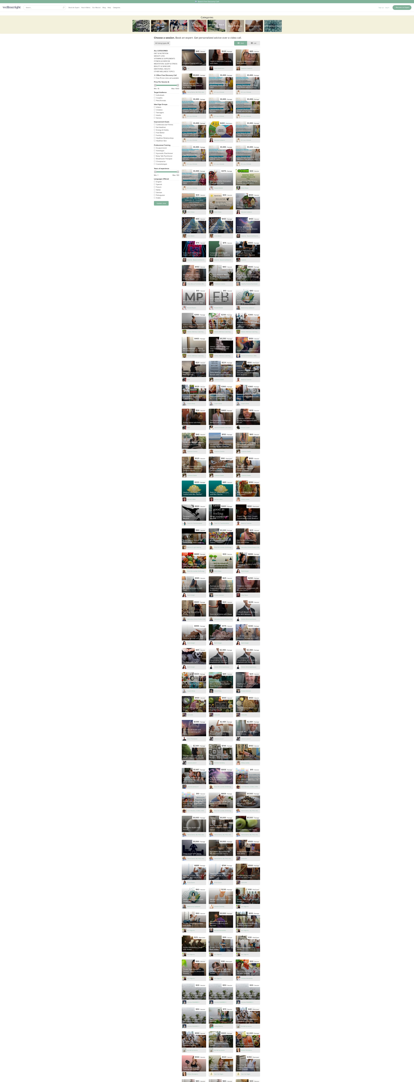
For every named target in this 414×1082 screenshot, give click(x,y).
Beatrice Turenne (246, 380)
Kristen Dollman (219, 595)
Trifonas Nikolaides (247, 978)
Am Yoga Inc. (245, 906)
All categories (161, 50)
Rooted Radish (218, 188)
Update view (161, 203)
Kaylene (243, 260)
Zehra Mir (190, 715)
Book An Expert (74, 7)
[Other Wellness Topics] (273, 32)
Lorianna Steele (219, 380)
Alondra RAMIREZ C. (193, 1002)
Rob (188, 380)
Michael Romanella (220, 930)
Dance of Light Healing (194, 547)
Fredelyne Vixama (219, 284)
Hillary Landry (245, 499)
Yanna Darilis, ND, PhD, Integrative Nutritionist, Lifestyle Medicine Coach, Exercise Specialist (196, 92)
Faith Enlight (245, 571)
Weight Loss (159, 56)
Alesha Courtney (219, 906)
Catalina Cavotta (192, 451)
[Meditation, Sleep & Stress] (216, 32)
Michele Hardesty (219, 763)
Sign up (381, 7)
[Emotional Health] (254, 32)
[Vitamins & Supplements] (141, 32)
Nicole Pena (217, 691)
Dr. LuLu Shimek (219, 92)
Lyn (188, 68)
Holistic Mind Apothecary (248, 619)
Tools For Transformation (194, 523)
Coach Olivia (191, 404)
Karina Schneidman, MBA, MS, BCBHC (250, 356)
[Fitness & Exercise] (178, 32)
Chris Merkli (190, 236)
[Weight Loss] (159, 32)
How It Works (85, 7)
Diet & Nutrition (161, 53)
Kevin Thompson (192, 739)
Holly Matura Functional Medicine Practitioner (196, 284)
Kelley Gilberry (218, 1026)
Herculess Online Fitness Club (250, 547)
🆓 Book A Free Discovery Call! (207, 1)
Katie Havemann (219, 68)
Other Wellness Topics (164, 71)
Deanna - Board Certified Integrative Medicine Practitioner (250, 236)
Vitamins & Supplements (164, 58)
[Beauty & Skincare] (235, 32)
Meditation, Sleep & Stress (165, 63)
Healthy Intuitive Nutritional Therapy (250, 284)
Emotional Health (162, 69)
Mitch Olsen (244, 188)
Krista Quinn (191, 882)
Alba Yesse (244, 595)
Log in (387, 7)
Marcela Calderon (219, 140)
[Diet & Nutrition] (197, 32)
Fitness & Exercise (162, 61)
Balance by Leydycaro (247, 308)
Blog (104, 7)
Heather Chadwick (246, 68)
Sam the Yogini (218, 1074)
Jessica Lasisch (218, 739)
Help (109, 7)
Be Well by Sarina (246, 1026)
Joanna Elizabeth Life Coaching (223, 427)
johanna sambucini (193, 787)
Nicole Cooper (245, 427)
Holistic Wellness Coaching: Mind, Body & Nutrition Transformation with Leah (196, 332)
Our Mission (96, 7)
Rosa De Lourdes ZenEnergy (222, 547)
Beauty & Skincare (162, 66)
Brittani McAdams (246, 1050)
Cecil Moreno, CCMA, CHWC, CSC (250, 787)
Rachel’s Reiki (191, 499)
